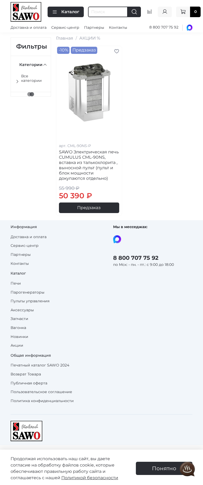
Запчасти (19, 318)
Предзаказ (89, 207)
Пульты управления (30, 301)
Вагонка (18, 327)
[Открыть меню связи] (187, 469)
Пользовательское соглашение (41, 391)
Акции (17, 345)
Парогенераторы (27, 292)
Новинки (19, 336)
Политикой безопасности (89, 477)
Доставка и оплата (29, 27)
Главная (64, 38)
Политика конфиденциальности (42, 400)
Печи (16, 283)
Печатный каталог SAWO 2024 (40, 365)
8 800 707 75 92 (163, 27)
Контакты (118, 27)
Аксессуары (22, 310)
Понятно (164, 468)
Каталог (70, 11)
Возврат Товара (26, 374)
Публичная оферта (29, 383)
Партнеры (94, 27)
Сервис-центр (65, 27)
